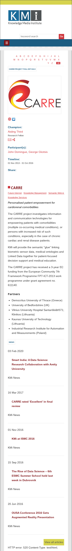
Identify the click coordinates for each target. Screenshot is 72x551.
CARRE (16, 187)
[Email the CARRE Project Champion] (9, 139)
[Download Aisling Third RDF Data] (13, 139)
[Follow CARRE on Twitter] (13, 119)
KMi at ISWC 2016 (23, 438)
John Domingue (17, 151)
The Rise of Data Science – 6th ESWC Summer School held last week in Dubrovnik (33, 475)
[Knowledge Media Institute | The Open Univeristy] (23, 30)
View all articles (54, 541)
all (59, 62)
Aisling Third (15, 131)
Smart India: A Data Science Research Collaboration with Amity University (35, 364)
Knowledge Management (35, 192)
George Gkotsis (38, 151)
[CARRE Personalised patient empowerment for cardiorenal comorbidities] (34, 114)
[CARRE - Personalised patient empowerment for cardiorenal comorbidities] (9, 119)
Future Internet (15, 192)
